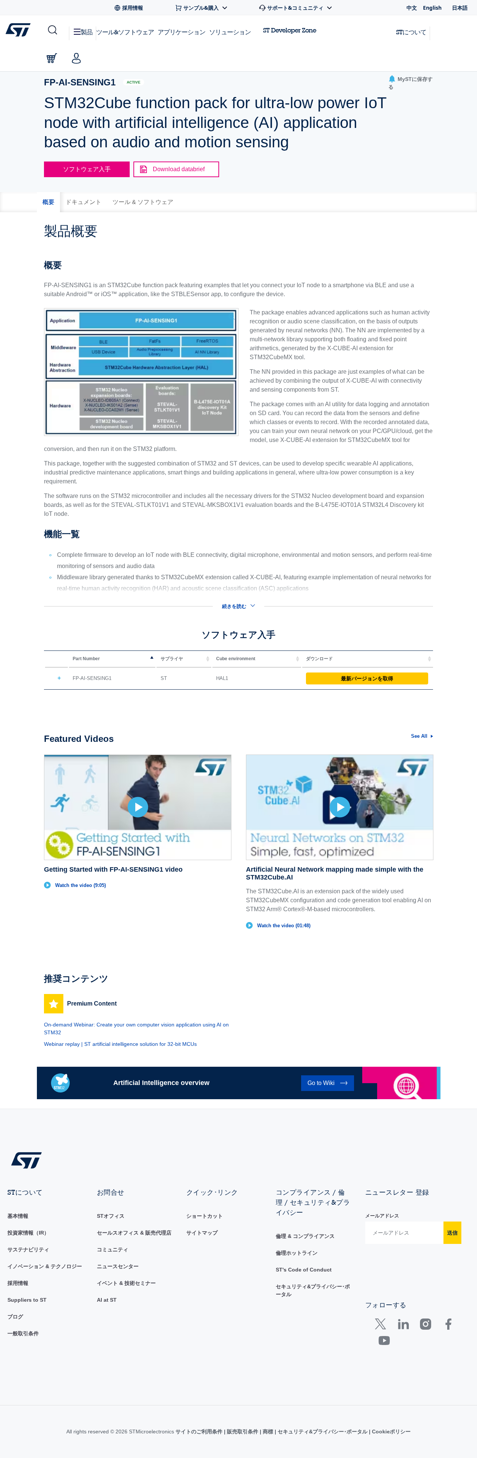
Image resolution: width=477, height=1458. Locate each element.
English (432, 7)
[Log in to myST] (76, 58)
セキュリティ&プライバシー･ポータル (322, 1432)
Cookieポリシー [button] (390, 1432)
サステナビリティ (28, 1249)
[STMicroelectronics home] (20, 30)
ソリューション (230, 32)
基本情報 (17, 1216)
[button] (52, 30)
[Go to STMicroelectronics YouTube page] (384, 1342)
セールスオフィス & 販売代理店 (134, 1233)
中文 (412, 7)
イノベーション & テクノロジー (44, 1266)
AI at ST (107, 1300)
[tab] (48, 202)
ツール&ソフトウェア (125, 32)
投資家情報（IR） (28, 1233)
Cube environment (235, 658)
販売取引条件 (242, 1432)
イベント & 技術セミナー (126, 1283)
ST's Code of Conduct (304, 1270)
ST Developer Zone (289, 30)
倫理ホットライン (297, 1253)
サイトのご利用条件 (200, 1432)
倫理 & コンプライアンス (305, 1236)
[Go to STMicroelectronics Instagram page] (425, 1325)
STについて (411, 32)
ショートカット (204, 1216)
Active (133, 82)
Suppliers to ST (27, 1300)
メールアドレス (382, 1216)
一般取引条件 (23, 1333)
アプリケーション (181, 32)
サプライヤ (172, 658)
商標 (268, 1432)
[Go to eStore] (52, 58)
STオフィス (110, 1216)
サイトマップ (202, 1233)
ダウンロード (319, 658)
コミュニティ (112, 1249)
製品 (86, 32)
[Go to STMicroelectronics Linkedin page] (403, 1325)
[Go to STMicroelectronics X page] (382, 1325)
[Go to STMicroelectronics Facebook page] (448, 1325)
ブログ (15, 1317)
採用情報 (17, 1283)
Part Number (86, 658)
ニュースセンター (118, 1266)
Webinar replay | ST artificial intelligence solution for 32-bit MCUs (120, 1044)
